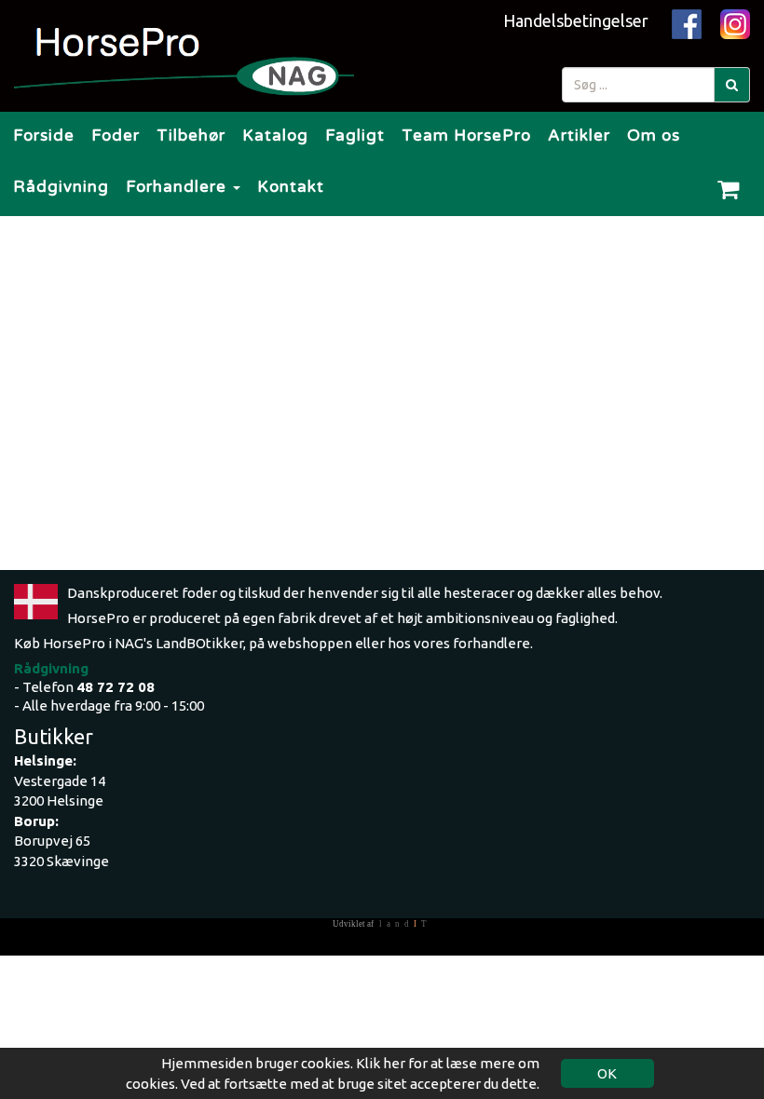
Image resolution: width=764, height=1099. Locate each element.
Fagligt (355, 135)
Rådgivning (61, 187)
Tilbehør (191, 135)
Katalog (275, 135)
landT (405, 924)
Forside (44, 135)
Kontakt (290, 187)
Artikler (579, 135)
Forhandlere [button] (178, 187)
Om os (653, 135)
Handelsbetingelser (575, 20)
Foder (115, 135)
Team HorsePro (466, 135)
